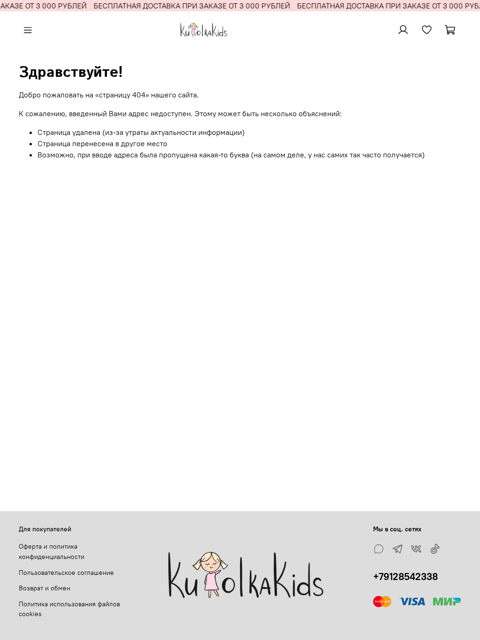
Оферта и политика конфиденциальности (51, 551)
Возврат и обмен (44, 588)
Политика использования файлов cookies (69, 609)
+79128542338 (405, 576)
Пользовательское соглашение (66, 572)
